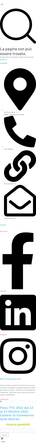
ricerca (4, 435)
